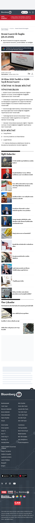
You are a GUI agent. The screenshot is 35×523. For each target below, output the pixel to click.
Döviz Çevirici (5, 428)
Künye (3, 421)
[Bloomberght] (6, 12)
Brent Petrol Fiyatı (23, 431)
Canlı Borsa (21, 425)
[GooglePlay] (14, 476)
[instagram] (10, 484)
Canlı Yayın (4, 406)
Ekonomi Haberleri (6, 409)
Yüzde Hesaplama (23, 442)
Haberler (12, 28)
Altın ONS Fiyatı (22, 421)
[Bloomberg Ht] (24, 492)
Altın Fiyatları (21, 403)
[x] (2, 484)
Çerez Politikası (5, 460)
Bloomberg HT (4, 28)
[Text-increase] (29, 73)
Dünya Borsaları (5, 415)
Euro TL (3, 434)
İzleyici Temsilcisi (6, 451)
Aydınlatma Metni (6, 457)
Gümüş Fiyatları (22, 428)
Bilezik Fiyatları (22, 434)
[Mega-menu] (33, 12)
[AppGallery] (23, 476)
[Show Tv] (17, 497)
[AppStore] (5, 476)
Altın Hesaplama (22, 439)
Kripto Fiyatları (5, 418)
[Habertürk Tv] (10, 492)
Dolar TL (3, 431)
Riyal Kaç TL (4, 439)
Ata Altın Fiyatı (22, 418)
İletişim (3, 466)
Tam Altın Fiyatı (22, 412)
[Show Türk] (21, 497)
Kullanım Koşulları (6, 454)
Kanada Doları (5, 442)
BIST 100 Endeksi (22, 436)
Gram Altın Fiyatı (22, 406)
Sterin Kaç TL (5, 436)
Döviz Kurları (4, 425)
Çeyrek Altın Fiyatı (23, 409)
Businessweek (5, 403)
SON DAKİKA (4, 17)
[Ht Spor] (16, 492)
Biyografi (3, 463)
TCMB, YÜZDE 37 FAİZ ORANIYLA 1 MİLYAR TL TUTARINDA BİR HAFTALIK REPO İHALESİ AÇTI (21, 17)
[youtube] (14, 484)
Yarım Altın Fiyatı (23, 415)
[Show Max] (24, 497)
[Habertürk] (4, 492)
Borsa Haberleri (5, 412)
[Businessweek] (7, 497)
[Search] (30, 12)
